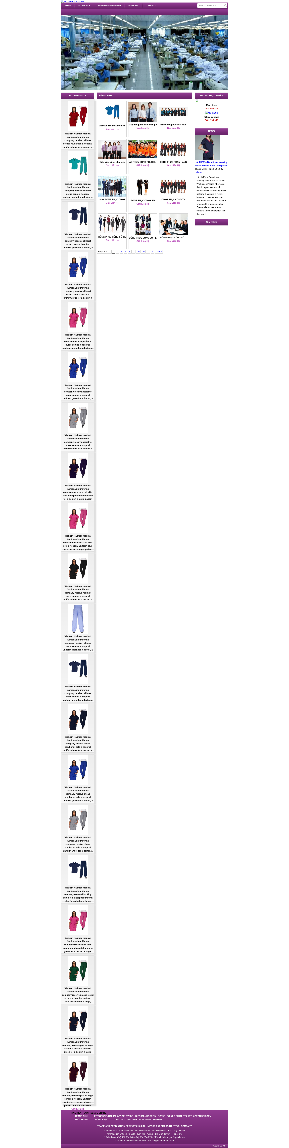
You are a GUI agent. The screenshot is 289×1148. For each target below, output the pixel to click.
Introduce (84, 5)
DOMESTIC (133, 5)
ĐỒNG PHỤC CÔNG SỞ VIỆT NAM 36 (143, 200)
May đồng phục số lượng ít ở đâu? (143, 124)
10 (138, 251)
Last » (159, 251)
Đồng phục (101, 1119)
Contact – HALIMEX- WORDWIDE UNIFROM (138, 1119)
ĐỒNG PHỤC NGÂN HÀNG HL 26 (173, 162)
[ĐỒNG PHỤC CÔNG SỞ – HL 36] (173, 225)
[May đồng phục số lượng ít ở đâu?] (142, 112)
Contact (151, 5)
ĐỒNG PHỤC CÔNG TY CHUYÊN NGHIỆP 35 (173, 199)
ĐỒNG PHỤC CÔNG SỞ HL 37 (143, 238)
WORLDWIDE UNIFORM (109, 5)
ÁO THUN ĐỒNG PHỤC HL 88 (142, 162)
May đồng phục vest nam (173, 124)
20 (143, 251)
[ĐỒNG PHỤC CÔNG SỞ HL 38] (112, 224)
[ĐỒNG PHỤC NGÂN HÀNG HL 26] (173, 149)
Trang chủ (81, 1116)
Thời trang (81, 1119)
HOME (68, 5)
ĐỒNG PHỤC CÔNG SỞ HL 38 (112, 237)
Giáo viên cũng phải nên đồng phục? (112, 162)
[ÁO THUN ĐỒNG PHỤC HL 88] (142, 149)
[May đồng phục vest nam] (173, 112)
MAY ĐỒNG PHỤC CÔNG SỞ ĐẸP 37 (112, 199)
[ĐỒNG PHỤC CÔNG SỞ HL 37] (142, 225)
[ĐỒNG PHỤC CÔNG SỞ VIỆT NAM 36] (142, 187)
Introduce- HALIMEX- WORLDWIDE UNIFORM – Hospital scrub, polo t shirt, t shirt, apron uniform (152, 1116)
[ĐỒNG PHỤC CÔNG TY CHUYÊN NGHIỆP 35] (173, 187)
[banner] (72, 1)
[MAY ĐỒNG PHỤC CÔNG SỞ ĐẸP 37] (112, 187)
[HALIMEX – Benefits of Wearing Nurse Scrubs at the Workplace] (207, 159)
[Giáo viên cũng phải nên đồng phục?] (112, 149)
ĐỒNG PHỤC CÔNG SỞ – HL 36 (173, 237)
